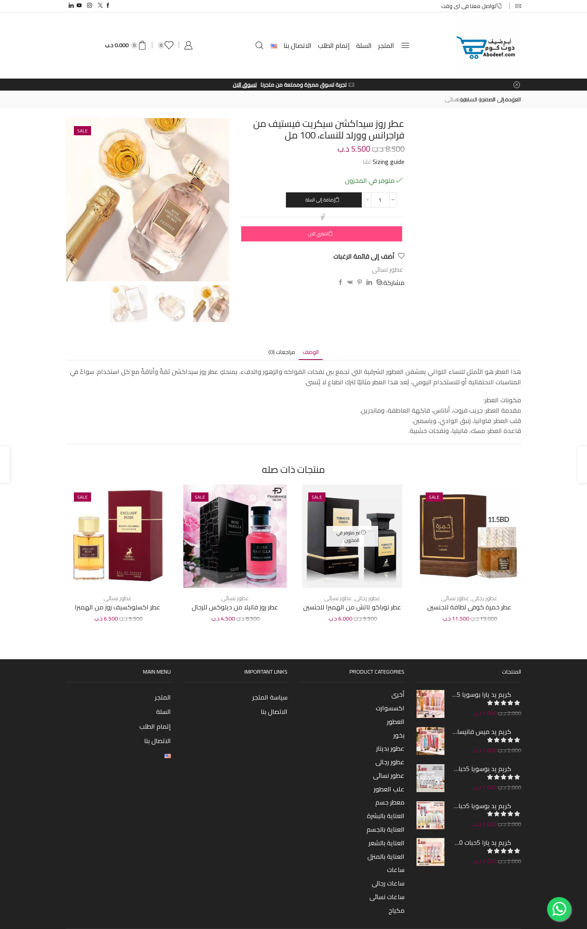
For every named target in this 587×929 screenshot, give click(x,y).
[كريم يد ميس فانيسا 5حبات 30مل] (430, 741)
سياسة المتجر (270, 697)
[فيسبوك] (340, 282)
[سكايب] (378, 282)
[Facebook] (108, 6)
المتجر (386, 45)
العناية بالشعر (387, 843)
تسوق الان (248, 84)
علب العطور (389, 789)
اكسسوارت (390, 708)
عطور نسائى (459, 99)
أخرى (398, 695)
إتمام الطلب (334, 45)
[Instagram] (89, 6)
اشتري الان (318, 233)
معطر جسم (390, 802)
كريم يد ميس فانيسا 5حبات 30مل (482, 731)
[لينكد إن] (369, 282)
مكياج (397, 909)
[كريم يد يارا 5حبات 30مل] (430, 852)
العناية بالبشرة (386, 816)
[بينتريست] (359, 282)
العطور (396, 721)
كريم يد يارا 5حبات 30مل (482, 842)
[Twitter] (100, 6)
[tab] (311, 352)
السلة (364, 45)
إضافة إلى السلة (320, 199)
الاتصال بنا (297, 45)
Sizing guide (389, 162)
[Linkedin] (71, 6)
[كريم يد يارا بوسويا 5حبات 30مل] (430, 704)
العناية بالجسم (386, 829)
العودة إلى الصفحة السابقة (490, 99)
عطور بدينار (390, 748)
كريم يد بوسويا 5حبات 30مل (482, 768)
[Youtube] (79, 6)
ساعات (396, 870)
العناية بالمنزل (386, 856)
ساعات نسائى (387, 897)
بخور (399, 735)
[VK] (350, 282)
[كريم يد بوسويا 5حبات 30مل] (430, 778)
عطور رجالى (485, 598)
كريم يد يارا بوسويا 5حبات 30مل (482, 694)
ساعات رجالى (388, 883)
